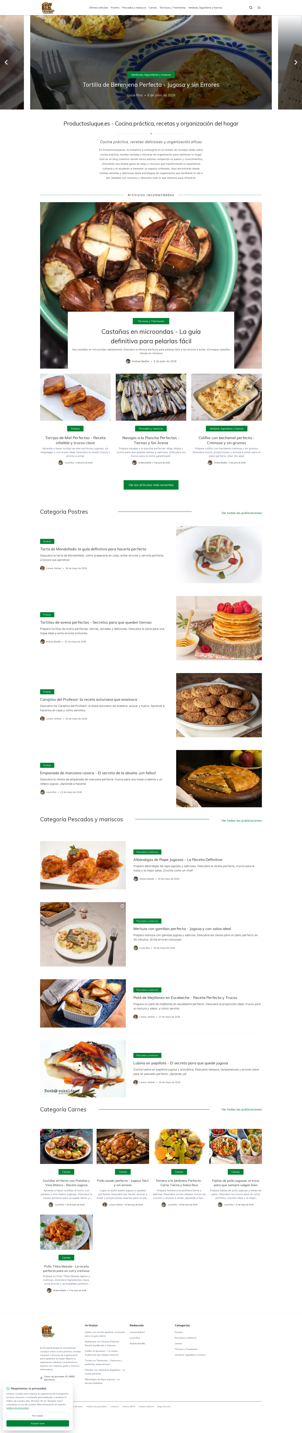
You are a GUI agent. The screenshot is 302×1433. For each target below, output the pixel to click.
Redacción (137, 1325)
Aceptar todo (38, 1423)
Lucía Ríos (135, 1337)
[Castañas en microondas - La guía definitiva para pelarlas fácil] (151, 285)
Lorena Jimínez (137, 1332)
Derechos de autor (74, 1406)
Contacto (114, 1406)
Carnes (153, 7)
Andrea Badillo (137, 1343)
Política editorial (146, 1406)
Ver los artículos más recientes (151, 485)
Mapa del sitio (164, 1406)
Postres (115, 7)
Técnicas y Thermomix (172, 7)
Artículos (91, 1325)
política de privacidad (17, 1408)
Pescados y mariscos (134, 7)
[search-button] (250, 7)
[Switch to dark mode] (259, 7)
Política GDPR (128, 1406)
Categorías (182, 1325)
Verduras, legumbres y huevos (205, 7)
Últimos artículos (98, 7)
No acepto (37, 1415)
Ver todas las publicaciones (241, 513)
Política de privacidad (96, 1406)
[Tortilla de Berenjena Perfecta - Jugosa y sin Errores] (151, 62)
